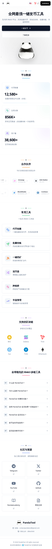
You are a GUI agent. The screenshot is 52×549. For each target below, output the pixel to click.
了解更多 (26, 35)
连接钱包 (45, 3)
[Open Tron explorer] (38, 3)
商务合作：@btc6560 (27, 531)
